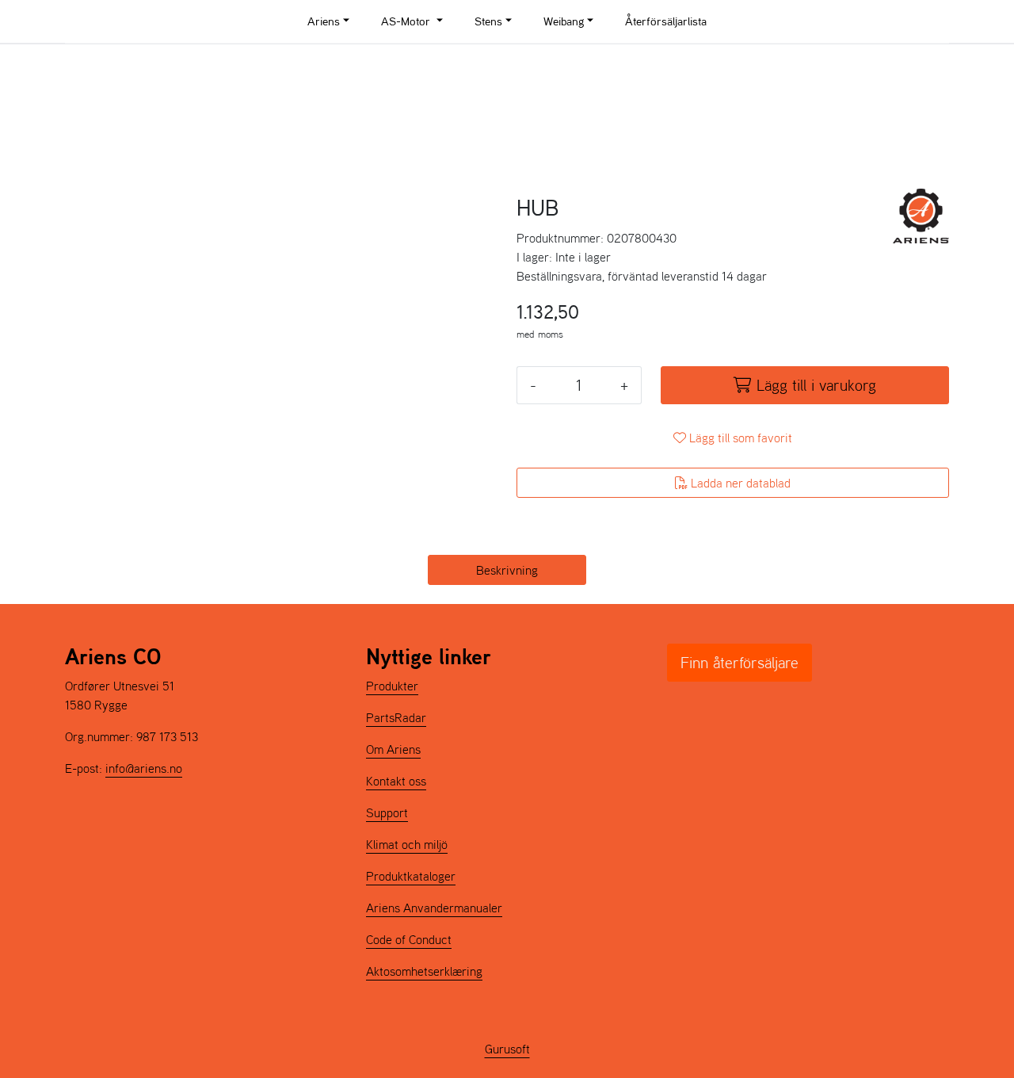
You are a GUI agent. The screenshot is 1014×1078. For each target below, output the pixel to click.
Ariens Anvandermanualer (434, 907)
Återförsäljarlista (666, 21)
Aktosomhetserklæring (424, 971)
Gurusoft (507, 1048)
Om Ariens (393, 749)
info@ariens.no (143, 768)
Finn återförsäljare (739, 663)
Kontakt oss (396, 780)
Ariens (323, 21)
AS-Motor (407, 21)
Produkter (392, 685)
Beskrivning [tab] (507, 569)
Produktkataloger (411, 875)
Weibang (563, 21)
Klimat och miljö (407, 844)
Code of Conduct (409, 939)
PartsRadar (396, 717)
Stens (488, 21)
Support (387, 812)
